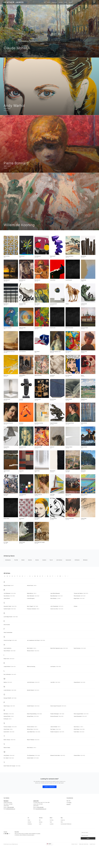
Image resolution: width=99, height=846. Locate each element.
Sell (39, 820)
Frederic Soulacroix (57, 731)
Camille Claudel (10, 608)
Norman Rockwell (56, 716)
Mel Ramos (9, 713)
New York (68, 800)
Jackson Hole (36, 800)
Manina (8, 682)
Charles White (79, 755)
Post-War (16, 559)
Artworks (29, 821)
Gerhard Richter (9, 716)
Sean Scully (78, 726)
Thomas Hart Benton (81, 593)
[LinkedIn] (7, 833)
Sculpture (44, 559)
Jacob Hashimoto (7, 648)
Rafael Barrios (31, 593)
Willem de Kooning (31, 666)
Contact (70, 2)
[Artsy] (8, 833)
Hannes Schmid (32, 726)
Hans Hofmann (9, 650)
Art (44, 2)
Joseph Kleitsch (10, 666)
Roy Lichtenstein (10, 674)
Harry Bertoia (9, 595)
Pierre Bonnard (79, 595)
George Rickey (33, 716)
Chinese (75, 606)
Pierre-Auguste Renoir (81, 713)
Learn (40, 823)
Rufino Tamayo (9, 739)
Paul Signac (55, 729)
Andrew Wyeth (33, 758)
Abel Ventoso (31, 747)
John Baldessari (10, 593)
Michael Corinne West (57, 755)
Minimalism (85, 559)
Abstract (37, 559)
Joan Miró (55, 682)
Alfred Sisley (79, 729)
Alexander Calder (10, 606)
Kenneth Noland (33, 690)
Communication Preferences (66, 823)
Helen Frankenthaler (8, 632)
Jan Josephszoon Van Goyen (36, 640)
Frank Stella (79, 731)
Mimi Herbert (31, 648)
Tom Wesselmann (33, 755)
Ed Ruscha (8, 718)
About (65, 2)
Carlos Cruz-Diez (56, 608)
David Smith (9, 731)
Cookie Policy (92, 844)
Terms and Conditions (83, 844)
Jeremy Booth (7, 598)
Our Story (51, 820)
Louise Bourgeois (30, 598)
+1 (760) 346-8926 (10, 807)
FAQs (62, 821)
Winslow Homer (33, 650)
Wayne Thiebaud (33, 739)
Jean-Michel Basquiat (55, 593)
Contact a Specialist (49, 786)
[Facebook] (5, 833)
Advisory (61, 2)
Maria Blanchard (56, 595)
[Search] (94, 2)
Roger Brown (79, 598)
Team (51, 821)
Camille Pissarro (33, 705)
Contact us (63, 820)
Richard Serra (32, 729)
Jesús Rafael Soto (33, 731)
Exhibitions (54, 2)
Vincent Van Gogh (10, 640)
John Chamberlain (56, 606)
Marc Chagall (32, 606)
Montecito (68, 804)
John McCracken (33, 682)
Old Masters (77, 559)
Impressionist (68, 559)
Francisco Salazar (10, 726)
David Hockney (80, 648)
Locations (51, 823)
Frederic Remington (57, 713)
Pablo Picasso (9, 705)
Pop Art (51, 559)
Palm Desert (6, 800)
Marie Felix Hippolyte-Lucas (59, 648)
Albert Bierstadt (33, 595)
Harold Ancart (32, 585)
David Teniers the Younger (12, 765)
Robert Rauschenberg (34, 713)
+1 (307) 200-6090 (39, 807)
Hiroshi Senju (8, 729)
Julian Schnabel (55, 726)
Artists (48, 2)
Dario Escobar (7, 624)
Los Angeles (69, 802)
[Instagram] (4, 833)
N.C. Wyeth (9, 758)
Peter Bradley (55, 598)
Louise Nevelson (10, 690)
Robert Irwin (9, 658)
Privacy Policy (75, 844)
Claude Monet (79, 682)
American (30, 559)
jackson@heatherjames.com (41, 808)
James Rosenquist (80, 716)
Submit (88, 838)
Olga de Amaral (9, 585)
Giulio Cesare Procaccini (58, 705)
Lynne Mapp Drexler (11, 616)
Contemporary (8, 559)
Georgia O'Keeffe (10, 698)
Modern (23, 559)
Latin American (59, 559)
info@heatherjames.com (10, 808)
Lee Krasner (55, 666)
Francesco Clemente (33, 608)
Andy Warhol (9, 755)
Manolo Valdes (7, 747)
